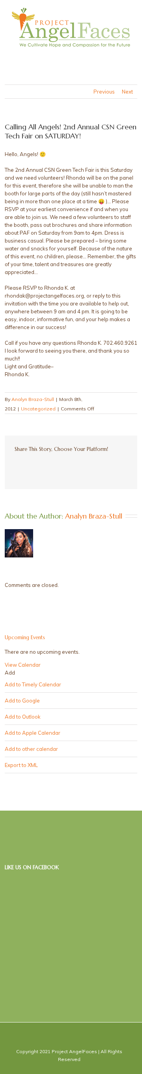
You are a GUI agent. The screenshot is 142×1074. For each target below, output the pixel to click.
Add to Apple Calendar (32, 733)
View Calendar (23, 665)
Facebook (16, 466)
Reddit (60, 466)
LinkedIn (44, 465)
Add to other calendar (31, 749)
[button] (10, 672)
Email (107, 466)
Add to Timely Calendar (33, 684)
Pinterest (91, 467)
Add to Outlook (23, 717)
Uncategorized (38, 409)
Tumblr (75, 466)
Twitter (29, 466)
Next (127, 91)
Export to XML (21, 765)
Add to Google (22, 700)
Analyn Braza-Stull (32, 399)
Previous (104, 91)
